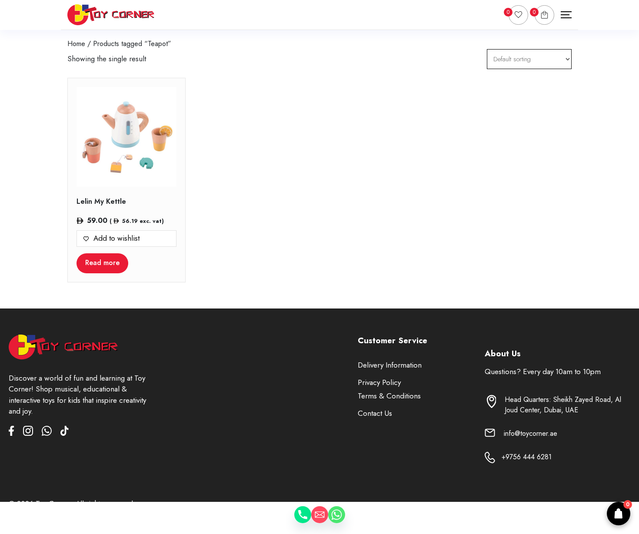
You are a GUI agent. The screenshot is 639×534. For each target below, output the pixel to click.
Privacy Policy (379, 382)
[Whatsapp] (345, 521)
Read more (102, 263)
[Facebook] (16, 432)
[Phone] (294, 521)
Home (76, 44)
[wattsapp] (51, 432)
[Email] (319, 521)
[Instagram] (32, 432)
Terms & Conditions (389, 396)
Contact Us (375, 413)
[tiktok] (64, 432)
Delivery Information (390, 365)
